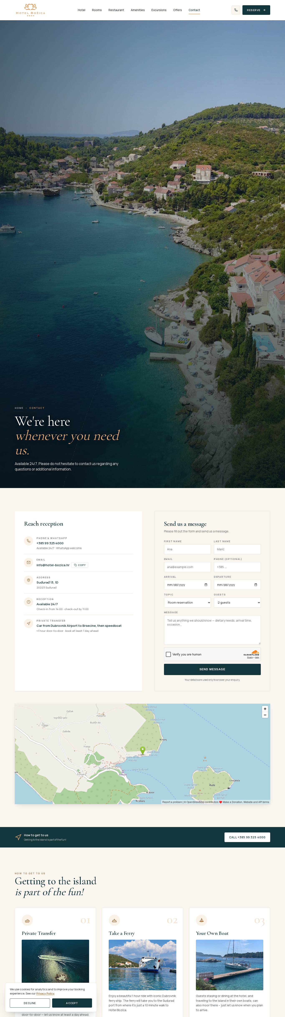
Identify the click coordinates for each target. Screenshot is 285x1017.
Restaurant (116, 10)
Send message (212, 669)
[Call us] (236, 10)
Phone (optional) (228, 559)
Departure (222, 576)
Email (168, 559)
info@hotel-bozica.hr (53, 565)
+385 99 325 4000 (50, 543)
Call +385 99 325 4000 (247, 837)
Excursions (158, 10)
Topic (169, 594)
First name (173, 541)
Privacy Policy (45, 993)
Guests (220, 594)
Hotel (81, 10)
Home (19, 407)
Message (171, 612)
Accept (72, 1003)
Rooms (97, 10)
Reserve (254, 10)
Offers (177, 10)
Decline (30, 1003)
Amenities (138, 10)
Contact (194, 10)
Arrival (170, 576)
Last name (222, 541)
